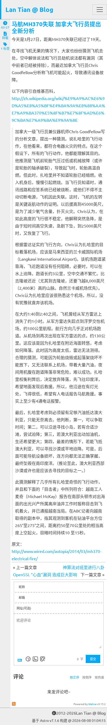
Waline (92, 704)
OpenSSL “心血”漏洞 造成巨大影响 (45, 574)
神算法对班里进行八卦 (83, 567)
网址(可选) (24, 608)
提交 (93, 659)
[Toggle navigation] (99, 9)
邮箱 (22, 597)
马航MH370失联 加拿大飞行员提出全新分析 (56, 27)
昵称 (22, 587)
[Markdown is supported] (21, 659)
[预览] (42, 659)
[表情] (28, 659)
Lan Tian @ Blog (29, 9)
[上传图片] (35, 659)
